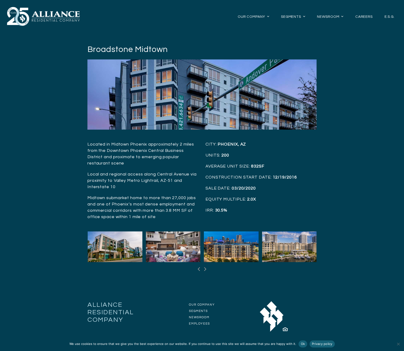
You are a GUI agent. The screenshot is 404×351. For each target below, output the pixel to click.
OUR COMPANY (202, 304)
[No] (398, 344)
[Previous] (199, 269)
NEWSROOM (199, 317)
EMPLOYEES (199, 323)
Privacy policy (322, 344)
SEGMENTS (198, 311)
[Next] (205, 269)
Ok (303, 344)
